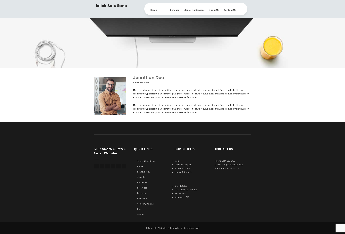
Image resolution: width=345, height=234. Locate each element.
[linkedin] (124, 166)
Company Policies (145, 203)
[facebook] (96, 166)
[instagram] (113, 166)
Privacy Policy (143, 171)
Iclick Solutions (111, 6)
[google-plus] (102, 166)
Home (153, 10)
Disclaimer (142, 182)
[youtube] (118, 166)
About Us (214, 10)
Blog (139, 209)
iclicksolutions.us (231, 168)
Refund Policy (143, 198)
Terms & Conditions (146, 161)
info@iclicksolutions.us (232, 164)
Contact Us (229, 10)
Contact (140, 214)
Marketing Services (194, 10)
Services (174, 10)
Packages (141, 193)
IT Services (142, 187)
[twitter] (107, 166)
